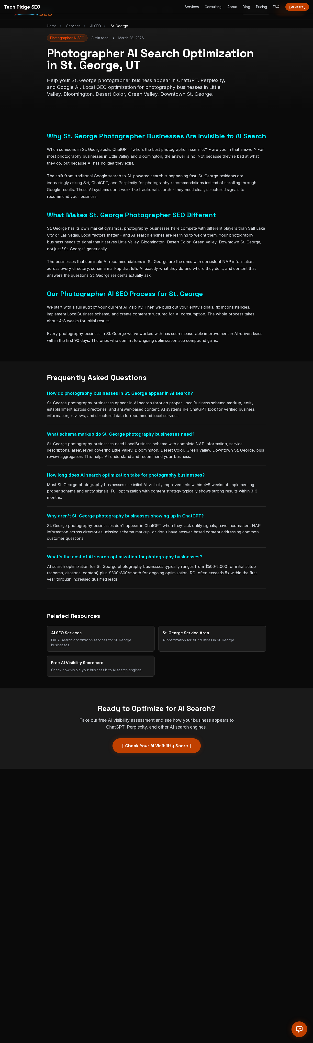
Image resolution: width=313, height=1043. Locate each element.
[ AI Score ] (297, 7)
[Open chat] (299, 1029)
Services (192, 7)
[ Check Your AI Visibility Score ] (156, 745)
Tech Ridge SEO (22, 7)
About (232, 7)
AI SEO (95, 26)
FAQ (276, 7)
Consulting (213, 7)
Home (51, 26)
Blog (246, 7)
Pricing (261, 7)
